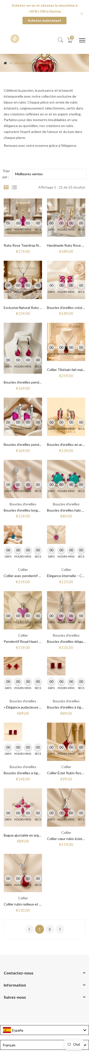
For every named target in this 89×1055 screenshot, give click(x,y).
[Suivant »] (59, 929)
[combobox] (44, 1030)
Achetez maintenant (44, 20)
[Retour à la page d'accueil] (5, 63)
